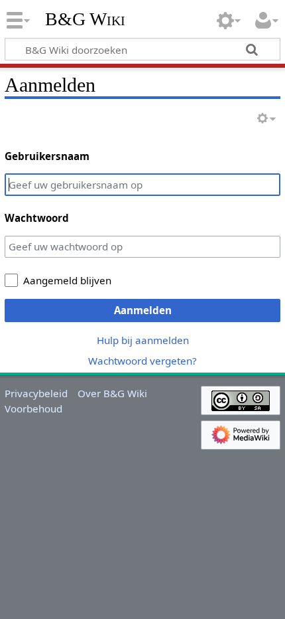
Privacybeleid (36, 393)
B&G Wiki (85, 19)
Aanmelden (143, 310)
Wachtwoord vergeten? (142, 360)
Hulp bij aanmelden (143, 340)
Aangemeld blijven (67, 280)
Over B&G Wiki (112, 393)
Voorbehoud (33, 408)
